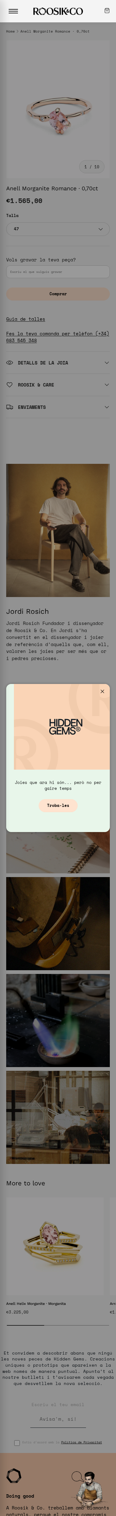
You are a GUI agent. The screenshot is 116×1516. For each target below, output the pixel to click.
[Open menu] (13, 11)
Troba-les (58, 805)
